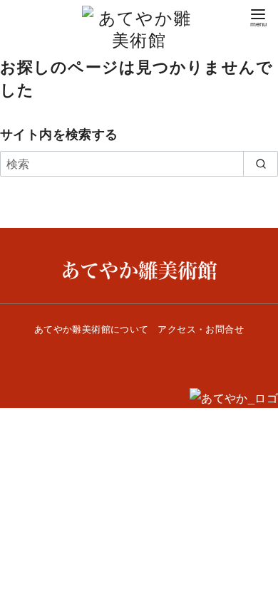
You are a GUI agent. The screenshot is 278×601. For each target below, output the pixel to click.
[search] (260, 164)
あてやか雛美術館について (91, 328)
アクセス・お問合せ (201, 328)
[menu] (258, 16)
